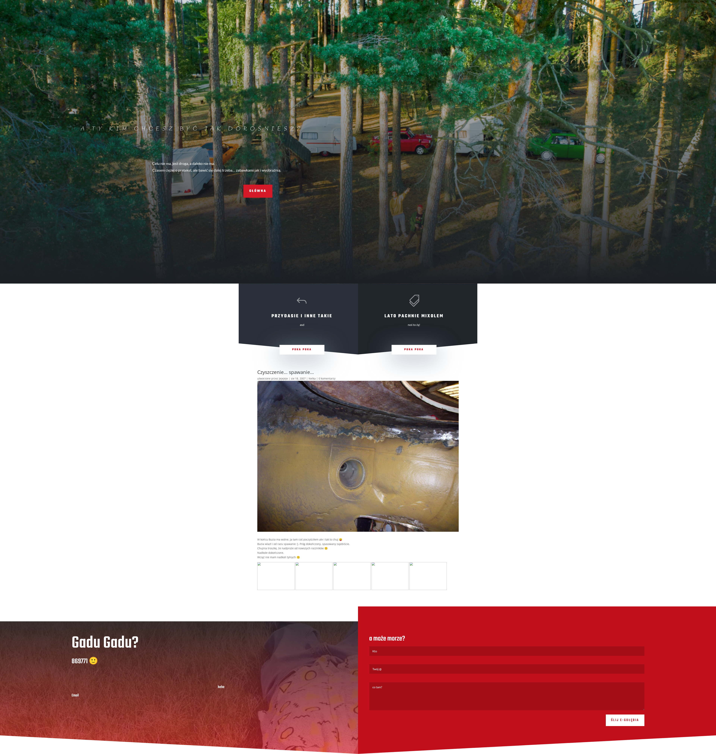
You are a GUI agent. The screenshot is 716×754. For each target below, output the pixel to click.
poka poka (302, 349)
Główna (257, 191)
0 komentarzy (327, 378)
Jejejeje (283, 378)
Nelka (312, 378)
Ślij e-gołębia (625, 720)
